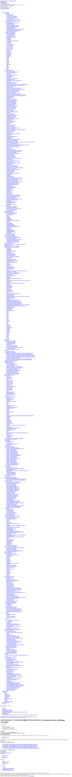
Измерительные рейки (11, 170)
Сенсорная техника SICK (11, 518)
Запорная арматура (8, 245)
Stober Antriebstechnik (10, 539)
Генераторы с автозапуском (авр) (13, 40)
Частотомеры (9, 289)
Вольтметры (9, 284)
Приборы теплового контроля (12, 136)
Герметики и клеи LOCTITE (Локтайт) (14, 208)
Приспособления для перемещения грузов (14, 641)
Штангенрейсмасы (10, 291)
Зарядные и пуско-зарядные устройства (14, 19)
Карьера (4, 763)
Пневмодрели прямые (11, 492)
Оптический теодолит (11, 79)
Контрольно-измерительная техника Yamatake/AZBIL (16, 534)
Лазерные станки (10, 625)
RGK (8, 311)
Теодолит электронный (11, 72)
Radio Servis (9, 324)
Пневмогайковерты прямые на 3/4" (13, 489)
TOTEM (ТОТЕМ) (10, 429)
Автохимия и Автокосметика (12, 16)
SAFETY (8, 417)
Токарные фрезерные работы (8, 769)
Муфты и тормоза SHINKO (12, 457)
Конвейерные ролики (8, 361)
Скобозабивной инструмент (12, 642)
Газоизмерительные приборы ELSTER (14, 30)
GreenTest (8, 331)
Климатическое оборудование (10, 352)
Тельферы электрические (11, 635)
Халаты (8, 618)
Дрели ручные (9, 555)
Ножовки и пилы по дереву (12, 566)
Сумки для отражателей (11, 128)
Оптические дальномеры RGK (12, 99)
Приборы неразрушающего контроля (13, 139)
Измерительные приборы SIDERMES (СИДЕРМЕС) (16, 525)
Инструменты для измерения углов (13, 273)
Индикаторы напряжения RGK (12, 181)
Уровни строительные (11, 310)
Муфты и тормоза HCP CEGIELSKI (13, 458)
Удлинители (9, 668)
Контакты (4, 703)
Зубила (8, 571)
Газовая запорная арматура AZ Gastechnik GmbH (15, 29)
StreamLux (8, 330)
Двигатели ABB (10, 660)
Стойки (8, 265)
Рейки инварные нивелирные (12, 166)
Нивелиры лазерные (10, 297)
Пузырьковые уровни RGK (12, 152)
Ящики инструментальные (11, 646)
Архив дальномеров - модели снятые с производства (16, 95)
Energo (8, 57)
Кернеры (8, 564)
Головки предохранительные (12, 346)
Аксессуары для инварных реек (12, 165)
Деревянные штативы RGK (12, 104)
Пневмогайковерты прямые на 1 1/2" (13, 486)
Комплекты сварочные (11, 581)
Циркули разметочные (11, 567)
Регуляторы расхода (10, 584)
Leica (8, 312)
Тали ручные (9, 634)
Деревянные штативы (11, 105)
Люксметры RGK (10, 190)
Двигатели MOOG (10, 663)
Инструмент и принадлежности (10, 340)
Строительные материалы (11, 643)
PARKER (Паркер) (10, 224)
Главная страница (6, 755)
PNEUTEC (9, 397)
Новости (6, 699)
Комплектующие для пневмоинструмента (14, 481)
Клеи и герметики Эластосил (12, 209)
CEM (8, 318)
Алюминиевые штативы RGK (12, 101)
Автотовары (7, 13)
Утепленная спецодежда (11, 617)
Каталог (4, 709)
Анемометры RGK (10, 188)
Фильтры (6, 656)
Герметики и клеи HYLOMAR (12, 206)
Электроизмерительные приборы (13, 183)
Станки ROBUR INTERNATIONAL (13, 620)
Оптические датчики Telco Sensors (13, 523)
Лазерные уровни (10, 87)
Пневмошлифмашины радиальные (13, 501)
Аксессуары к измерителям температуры (14, 198)
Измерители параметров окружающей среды (15, 180)
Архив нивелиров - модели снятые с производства (16, 85)
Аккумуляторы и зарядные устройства (14, 151)
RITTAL (8, 520)
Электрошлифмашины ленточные (13, 683)
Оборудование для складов (9, 475)
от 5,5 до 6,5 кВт (10, 49)
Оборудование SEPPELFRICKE (12, 26)
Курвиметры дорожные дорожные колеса (14, 158)
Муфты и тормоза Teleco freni (12, 464)
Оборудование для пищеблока (12, 364)
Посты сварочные (10, 583)
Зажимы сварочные (10, 577)
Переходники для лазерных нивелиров (14, 145)
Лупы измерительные (11, 255)
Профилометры (9, 290)
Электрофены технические (11, 679)
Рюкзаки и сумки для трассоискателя (13, 169)
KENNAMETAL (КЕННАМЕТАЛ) (13, 427)
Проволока (9, 385)
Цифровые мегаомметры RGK (12, 199)
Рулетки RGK (9, 148)
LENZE (8, 524)
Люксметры (9, 191)
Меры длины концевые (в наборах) (13, 256)
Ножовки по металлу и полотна (12, 563)
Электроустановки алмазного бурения (13, 678)
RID (7, 65)
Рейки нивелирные (10, 110)
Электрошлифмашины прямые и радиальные (15, 684)
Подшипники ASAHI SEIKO (12, 513)
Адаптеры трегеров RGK (11, 124)
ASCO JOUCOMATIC (11, 233)
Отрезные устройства (10, 348)
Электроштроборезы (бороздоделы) (13, 687)
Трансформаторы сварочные (12, 595)
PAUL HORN (9, 421)
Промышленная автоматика (10, 516)
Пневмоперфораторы (10, 498)
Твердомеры (9, 277)
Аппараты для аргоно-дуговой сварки (13, 587)
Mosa (8, 59)
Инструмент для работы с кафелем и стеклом (15, 638)
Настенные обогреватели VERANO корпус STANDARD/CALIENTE (19, 358)
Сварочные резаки (10, 600)
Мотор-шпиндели (8, 444)
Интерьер (6, 350)
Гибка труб (9, 627)
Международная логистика (9, 374)
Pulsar (8, 317)
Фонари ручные (9, 604)
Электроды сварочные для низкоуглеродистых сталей (16, 597)
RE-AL (8, 410)
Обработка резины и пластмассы (10, 477)
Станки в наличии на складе (12, 242)
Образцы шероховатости (11, 275)
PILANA (8, 430)
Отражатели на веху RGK (11, 116)
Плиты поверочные (10, 261)
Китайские (9, 50)
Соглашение (7, 695)
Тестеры (8, 288)
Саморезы (8, 442)
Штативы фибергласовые (11, 156)
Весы (8, 292)
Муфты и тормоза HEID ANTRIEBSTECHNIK (15, 448)
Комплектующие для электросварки (13, 591)
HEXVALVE (9, 229)
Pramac (8, 60)
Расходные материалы (11, 649)
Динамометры (9, 308)
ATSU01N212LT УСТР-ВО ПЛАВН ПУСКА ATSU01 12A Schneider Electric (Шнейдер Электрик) (20, 745)
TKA (8, 323)
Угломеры (8, 175)
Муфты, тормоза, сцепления (10, 446)
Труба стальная (9, 377)
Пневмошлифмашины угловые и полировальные (15, 502)
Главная (4, 708)
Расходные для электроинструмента (13, 667)
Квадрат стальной (10, 383)
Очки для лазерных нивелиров (12, 142)
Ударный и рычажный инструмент (11, 653)
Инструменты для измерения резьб (13, 272)
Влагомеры (9, 281)
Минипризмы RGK (10, 119)
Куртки (8, 615)
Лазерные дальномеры (11, 97)
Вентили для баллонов (11, 579)
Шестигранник (9, 389)
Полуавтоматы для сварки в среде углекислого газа (16, 592)
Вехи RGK (9, 112)
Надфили (8, 559)
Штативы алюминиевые (11, 102)
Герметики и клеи (8, 205)
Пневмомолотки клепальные (12, 496)
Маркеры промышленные (11, 565)
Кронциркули (9, 252)
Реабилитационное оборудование (13, 373)
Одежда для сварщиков (11, 616)
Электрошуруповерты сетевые (12, 688)
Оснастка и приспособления (12, 345)
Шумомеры (9, 193)
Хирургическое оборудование (12, 369)
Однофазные (9, 37)
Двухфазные (9, 38)
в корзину (2, 731)
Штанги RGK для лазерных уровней (13, 90)
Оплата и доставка (6, 702)
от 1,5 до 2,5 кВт (10, 45)
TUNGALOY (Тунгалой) (11, 428)
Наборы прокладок (10, 441)
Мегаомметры (9, 286)
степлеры (8, 680)
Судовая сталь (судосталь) (11, 386)
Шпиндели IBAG (10, 445)
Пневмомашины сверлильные (12, 495)
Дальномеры (9, 98)
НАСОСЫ (8, 466)
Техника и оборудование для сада (11, 647)
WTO (8, 413)
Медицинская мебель (10, 363)
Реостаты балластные (10, 594)
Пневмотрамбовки (10, 499)
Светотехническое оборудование (10, 602)
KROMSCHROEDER (10, 469)
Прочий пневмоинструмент (12, 504)
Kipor (8, 66)
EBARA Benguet (10, 543)
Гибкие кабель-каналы (9, 211)
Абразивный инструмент (11, 341)
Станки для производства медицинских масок (13, 629)
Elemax (8, 58)
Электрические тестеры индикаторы (13, 182)
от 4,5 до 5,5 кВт (10, 48)
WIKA (8, 215)
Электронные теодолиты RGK (12, 71)
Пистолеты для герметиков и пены (13, 640)
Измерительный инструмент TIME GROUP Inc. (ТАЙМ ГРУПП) (18, 304)
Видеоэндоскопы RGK (11, 202)
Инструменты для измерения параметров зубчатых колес (17, 270)
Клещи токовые (9, 285)
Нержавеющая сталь (10, 391)
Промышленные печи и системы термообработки (16, 468)
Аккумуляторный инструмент (12, 669)
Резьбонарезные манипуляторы (12, 628)
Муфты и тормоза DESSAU (12, 450)
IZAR (8, 409)
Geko (8, 61)
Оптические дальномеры (11, 100)
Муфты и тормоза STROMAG (12, 451)
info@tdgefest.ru (3, 1)
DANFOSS (9, 526)
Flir (7, 316)
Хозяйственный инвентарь (11, 652)
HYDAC (8, 221)
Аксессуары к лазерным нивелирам (13, 89)
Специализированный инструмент (11, 606)
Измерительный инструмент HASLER (14, 303)
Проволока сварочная (11, 593)
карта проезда (8, 7)
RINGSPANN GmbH (10, 535)
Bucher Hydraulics (10, 223)
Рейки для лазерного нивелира (12, 111)
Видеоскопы (9, 203)
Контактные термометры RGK (12, 196)
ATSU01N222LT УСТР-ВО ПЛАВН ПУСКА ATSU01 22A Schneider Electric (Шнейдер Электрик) (20, 744)
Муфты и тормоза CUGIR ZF (12, 456)
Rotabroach (9, 437)
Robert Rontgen (9, 433)
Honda (8, 67)
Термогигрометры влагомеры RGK (13, 195)
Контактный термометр (11, 197)
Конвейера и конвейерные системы (11, 360)
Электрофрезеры (10, 681)
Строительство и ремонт (9, 630)
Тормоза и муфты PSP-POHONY (13, 447)
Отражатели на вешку (11, 117)
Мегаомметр (9, 200)
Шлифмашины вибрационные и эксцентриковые (15, 505)
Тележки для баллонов (11, 586)
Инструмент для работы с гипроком (13, 637)
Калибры (8, 279)
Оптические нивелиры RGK (12, 82)
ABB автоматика (10, 530)
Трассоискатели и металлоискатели (13, 173)
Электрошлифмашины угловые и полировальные (16, 685)
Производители (5, 691)
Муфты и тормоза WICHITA (12, 462)
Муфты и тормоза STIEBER (12, 460)
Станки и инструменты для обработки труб (14, 611)
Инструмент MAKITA (11, 690)
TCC (7, 63)
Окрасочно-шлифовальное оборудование (14, 239)
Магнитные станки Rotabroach (12, 623)
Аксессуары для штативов (11, 103)
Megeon (8, 325)
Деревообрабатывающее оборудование (14, 237)
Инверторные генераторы (11, 36)
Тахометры (9, 276)
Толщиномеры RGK (10, 163)
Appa (8, 321)
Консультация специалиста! (5, 734)
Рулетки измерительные (11, 149)
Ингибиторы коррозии (11, 235)
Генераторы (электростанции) (10, 32)
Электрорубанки (10, 677)
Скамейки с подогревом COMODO (13, 357)
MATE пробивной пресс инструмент (13, 515)
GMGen (8, 56)
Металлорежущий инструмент (10, 396)
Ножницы (8, 562)
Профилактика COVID (9, 701)
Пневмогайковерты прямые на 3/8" (13, 490)
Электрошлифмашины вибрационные (13, 506)
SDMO (8, 62)
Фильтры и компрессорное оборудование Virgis (15, 536)
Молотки (8, 558)
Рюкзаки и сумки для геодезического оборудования (16, 129)
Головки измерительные (11, 250)
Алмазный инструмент (11, 342)
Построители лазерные (11, 298)
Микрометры (9, 258)
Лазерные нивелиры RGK (11, 86)
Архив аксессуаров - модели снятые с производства (16, 94)
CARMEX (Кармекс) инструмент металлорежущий (16, 425)
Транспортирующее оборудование (13, 241)
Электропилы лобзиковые (11, 675)
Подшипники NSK (10, 509)
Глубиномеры (9, 249)
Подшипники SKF (10, 510)
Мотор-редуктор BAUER (11, 549)
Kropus (8, 335)
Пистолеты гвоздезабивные (12, 483)
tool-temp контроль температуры (12, 545)
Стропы (8, 633)
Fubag (8, 68)
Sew (7, 322)
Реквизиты (7, 693)
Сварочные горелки (10, 599)
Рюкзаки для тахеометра (11, 130)
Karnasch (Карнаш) (10, 435)
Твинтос (8, 434)
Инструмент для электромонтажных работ (14, 609)
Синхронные (9, 41)
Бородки (8, 569)
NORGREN (9, 218)
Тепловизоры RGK (10, 131)
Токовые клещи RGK (10, 186)
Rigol (8, 333)
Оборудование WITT (10, 23)
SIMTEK (8, 418)
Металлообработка (10, 392)
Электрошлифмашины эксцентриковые (14, 686)
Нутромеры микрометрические (12, 260)
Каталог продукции (6, 12)
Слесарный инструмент (11, 553)
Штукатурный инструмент (11, 645)
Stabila (8, 329)
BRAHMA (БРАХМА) (11, 27)
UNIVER (8, 216)
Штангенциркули (10, 268)
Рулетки (8, 299)
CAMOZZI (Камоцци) (11, 213)
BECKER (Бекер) (10, 219)
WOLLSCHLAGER (10, 411)
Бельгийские (9, 53)
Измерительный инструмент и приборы (12, 247)
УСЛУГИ (6, 654)
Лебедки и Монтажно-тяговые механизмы (14, 632)
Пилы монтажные (10, 671)
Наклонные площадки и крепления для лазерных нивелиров (18, 144)
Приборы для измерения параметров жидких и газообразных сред (19, 280)
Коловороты (9, 556)
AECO (8, 521)
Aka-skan (8, 332)
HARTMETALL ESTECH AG (12, 407)
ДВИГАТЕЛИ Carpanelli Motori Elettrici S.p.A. (15, 665)
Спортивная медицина (11, 365)
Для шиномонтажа (10, 18)
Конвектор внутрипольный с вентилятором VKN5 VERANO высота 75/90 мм (21, 356)
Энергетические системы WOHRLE (13, 527)
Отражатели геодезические (11, 115)
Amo (7, 336)
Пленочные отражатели (11, 121)
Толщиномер (9, 164)
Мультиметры (9, 185)
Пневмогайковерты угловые (12, 491)
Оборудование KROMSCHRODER (13, 25)
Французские (9, 55)
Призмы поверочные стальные (12, 262)
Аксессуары (9, 77)
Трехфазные (9, 39)
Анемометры (9, 189)
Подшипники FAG (10, 511)
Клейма (8, 557)
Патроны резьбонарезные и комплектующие (15, 347)
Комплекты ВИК (10, 176)
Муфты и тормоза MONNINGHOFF (13, 463)
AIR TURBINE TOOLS (11, 405)
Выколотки (9, 570)
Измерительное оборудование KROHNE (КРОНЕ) (16, 305)
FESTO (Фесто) (9, 214)
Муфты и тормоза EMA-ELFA (12, 453)
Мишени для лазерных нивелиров (13, 146)
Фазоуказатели (9, 309)
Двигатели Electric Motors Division (13, 664)
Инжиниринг (7, 339)
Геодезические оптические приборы (13, 293)
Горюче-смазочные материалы (10, 234)
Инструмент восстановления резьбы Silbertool (15, 438)
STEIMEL (8, 228)
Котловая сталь (9, 388)
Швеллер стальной (10, 380)
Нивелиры (9, 81)
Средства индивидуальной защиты (13, 636)
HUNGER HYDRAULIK (11, 231)
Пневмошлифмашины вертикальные (13, 500)
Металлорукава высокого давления (11, 439)
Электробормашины (10, 673)
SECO (8, 403)
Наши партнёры (7, 694)
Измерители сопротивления (12, 201)
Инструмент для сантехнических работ (14, 608)
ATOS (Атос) (9, 222)
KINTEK (8, 406)
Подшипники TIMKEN (11, 512)
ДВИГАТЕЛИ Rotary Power (12, 659)
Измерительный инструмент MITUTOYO (14, 302)
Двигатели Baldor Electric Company (13, 662)
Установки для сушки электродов (13, 596)
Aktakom (8, 328)
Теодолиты (9, 73)
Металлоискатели (10, 172)
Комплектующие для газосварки (12, 580)
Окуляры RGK (9, 75)
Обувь (8, 613)
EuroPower (9, 64)
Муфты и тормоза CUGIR (11, 459)
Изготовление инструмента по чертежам (12, 246)
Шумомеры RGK (10, 192)
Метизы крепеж (7, 440)
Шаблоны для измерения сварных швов (14, 278)
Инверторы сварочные (11, 590)
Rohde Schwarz (9, 327)
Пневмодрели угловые (11, 493)
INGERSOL (9, 416)
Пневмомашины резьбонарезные (13, 494)
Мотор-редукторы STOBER (12, 548)
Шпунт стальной (10, 387)
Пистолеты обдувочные (11, 484)
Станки (6, 619)
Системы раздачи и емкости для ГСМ (13, 20)
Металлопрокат (7, 375)
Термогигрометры (10, 306)
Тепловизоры (9, 132)
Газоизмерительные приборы (12, 31)
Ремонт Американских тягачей (10, 551)
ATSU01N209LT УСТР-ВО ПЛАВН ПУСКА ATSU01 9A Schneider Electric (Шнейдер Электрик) (20, 746)
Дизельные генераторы (11, 33)
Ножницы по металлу (11, 670)
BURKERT (9, 217)
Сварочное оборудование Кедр (12, 601)
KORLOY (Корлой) (10, 398)
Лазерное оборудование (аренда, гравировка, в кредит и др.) (17, 655)
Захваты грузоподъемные (11, 631)
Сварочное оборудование (9, 576)
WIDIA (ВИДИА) (10, 423)
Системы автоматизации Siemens (13, 517)
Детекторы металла (10, 295)
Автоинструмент (10, 15)
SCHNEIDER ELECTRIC (11, 529)
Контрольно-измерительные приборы (13, 133)
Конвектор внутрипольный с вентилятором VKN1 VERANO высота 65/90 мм (21, 355)
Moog (8, 538)
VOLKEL (8, 414)
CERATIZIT (9, 422)
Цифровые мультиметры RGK (12, 184)
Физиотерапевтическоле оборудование (14, 368)
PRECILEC (9, 537)
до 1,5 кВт (8, 43)
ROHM (8, 424)
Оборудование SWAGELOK (12, 28)
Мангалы (8, 648)
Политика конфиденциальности (6, 752)
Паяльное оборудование (11, 474)
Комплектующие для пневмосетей (13, 482)
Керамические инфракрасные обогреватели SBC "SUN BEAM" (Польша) (20, 353)
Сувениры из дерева (10, 351)
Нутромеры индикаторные (11, 259)
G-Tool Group (9, 436)
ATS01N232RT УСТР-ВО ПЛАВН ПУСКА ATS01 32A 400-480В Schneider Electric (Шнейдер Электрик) (21, 748)
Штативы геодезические (11, 92)
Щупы (8, 269)
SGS (7, 404)
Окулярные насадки (10, 76)
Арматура (8, 376)
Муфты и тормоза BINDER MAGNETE (14, 455)
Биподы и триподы (10, 122)
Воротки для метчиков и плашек (12, 554)
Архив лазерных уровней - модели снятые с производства (17, 84)
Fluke (8, 314)
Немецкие (8, 54)
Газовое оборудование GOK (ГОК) (13, 22)
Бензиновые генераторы (11, 34)
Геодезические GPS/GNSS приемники (14, 160)
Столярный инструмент (11, 343)
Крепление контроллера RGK (12, 140)
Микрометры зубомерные (11, 271)
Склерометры (9, 138)
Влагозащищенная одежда (11, 614)
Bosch (8, 313)
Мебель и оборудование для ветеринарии (14, 366)
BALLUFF (9, 519)
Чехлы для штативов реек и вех (12, 143)
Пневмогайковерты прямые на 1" (13, 487)
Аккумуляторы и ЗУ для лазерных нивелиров (15, 167)
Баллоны (8, 578)
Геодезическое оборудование (12, 74)
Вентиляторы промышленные (12, 467)
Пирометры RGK (10, 134)
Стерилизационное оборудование (13, 371)
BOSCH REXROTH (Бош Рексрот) (13, 226)
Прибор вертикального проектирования (14, 80)
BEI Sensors (9, 542)
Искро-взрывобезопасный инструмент (14, 610)
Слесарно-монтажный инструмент (13, 349)
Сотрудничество (8, 696)
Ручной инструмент (10, 155)
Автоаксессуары (10, 14)
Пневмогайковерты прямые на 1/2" (13, 488)
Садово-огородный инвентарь (12, 650)
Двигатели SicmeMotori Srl (11, 658)
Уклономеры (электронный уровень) (13, 162)
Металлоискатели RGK (11, 171)
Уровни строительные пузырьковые (13, 153)
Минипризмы (9, 120)
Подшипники (7, 508)
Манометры (9, 282)
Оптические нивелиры (11, 83)
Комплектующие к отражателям (12, 118)
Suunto (8, 338)
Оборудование (7, 465)
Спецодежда (9, 147)
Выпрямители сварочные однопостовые (14, 589)
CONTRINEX (9, 522)
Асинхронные (9, 42)
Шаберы (8, 573)
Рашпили (8, 561)
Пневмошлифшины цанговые (12, 503)
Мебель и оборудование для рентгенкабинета (15, 367)
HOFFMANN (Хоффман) (11, 401)
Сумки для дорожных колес (12, 168)
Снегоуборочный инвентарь (12, 651)
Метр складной (9, 257)
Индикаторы (9, 251)
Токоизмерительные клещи (11, 187)
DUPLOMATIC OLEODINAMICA (13, 220)
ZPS (7, 402)
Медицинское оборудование (10, 362)
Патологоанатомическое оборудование (14, 370)
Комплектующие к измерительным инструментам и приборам (18, 296)
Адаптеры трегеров (10, 125)
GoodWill (8, 326)
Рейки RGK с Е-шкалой (11, 108)
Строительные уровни (11, 154)
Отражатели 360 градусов (11, 204)
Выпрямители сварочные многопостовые (14, 588)
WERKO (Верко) (10, 399)
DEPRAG (8, 412)
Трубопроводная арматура (11, 393)
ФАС (8, 69)
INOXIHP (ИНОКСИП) (11, 472)
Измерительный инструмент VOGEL (13, 300)
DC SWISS (9, 420)
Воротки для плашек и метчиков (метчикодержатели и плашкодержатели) (20, 415)
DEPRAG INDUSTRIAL (11, 225)
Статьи (6, 700)
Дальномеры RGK (10, 96)
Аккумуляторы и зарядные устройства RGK (15, 150)
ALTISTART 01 (5, 713)
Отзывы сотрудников (8, 698)
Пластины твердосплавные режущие (11, 478)
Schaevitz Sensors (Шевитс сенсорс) (13, 531)
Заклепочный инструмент (11, 607)
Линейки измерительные (11, 254)
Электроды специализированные (13, 598)
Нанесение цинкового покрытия (8, 768)
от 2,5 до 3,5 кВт (10, 46)
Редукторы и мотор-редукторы (10, 546)
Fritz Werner (9, 544)
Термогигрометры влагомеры (12, 179)
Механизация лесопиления (11, 238)
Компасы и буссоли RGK (11, 126)
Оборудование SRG (10, 24)
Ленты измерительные (11, 253)
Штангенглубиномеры (11, 267)
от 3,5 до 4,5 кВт (10, 47)
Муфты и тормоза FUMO (11, 449)
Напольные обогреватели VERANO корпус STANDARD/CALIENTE (19, 359)
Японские (8, 51)
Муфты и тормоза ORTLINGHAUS (13, 454)
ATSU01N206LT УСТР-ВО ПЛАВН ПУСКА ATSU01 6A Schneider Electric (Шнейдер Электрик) (20, 747)
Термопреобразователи (11, 307)
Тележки (8, 476)
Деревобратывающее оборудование (11, 236)
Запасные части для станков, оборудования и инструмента (15, 244)
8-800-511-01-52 (3, 0)
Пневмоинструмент (8, 480)
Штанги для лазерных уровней (12, 91)
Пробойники (9, 572)
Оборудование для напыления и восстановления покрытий (17, 470)
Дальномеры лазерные (11, 294)
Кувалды (8, 575)
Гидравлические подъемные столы (13, 240)
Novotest (8, 320)
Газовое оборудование (9, 21)
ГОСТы (4, 767)
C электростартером (10, 44)
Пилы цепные (9, 672)
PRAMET (8, 400)
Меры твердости (10, 274)
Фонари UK (9, 605)
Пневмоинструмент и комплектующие (14, 507)
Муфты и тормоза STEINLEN (12, 452)
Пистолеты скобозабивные (11, 485)
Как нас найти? (3, 751)
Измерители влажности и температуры (14, 178)
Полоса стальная (10, 384)
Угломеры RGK (9, 174)
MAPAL (8, 419)
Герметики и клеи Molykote (12, 210)
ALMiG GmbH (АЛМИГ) (11, 473)
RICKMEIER (9, 232)
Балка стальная (9, 381)
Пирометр (8, 135)
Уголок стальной (10, 382)
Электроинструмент (8, 666)
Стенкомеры (9, 264)
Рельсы (8, 379)
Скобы (8, 263)
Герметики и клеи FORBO (11, 207)
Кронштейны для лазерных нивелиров (14, 93)
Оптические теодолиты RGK (12, 78)
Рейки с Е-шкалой (10, 109)
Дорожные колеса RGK (11, 157)
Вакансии (6, 697)
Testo (8, 315)
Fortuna (8, 334)
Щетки (8, 574)
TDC (7, 431)
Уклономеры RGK (10, 161)
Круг (8, 395)
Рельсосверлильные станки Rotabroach (14, 624)
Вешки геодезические (11, 113)
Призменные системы (11, 114)
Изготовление (9, 344)
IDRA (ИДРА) (9, 471)
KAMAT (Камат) (10, 227)
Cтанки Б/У (9, 622)
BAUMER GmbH (10, 540)
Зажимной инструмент (9, 243)
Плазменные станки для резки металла (14, 626)
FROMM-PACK (9, 541)
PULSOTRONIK (10, 528)
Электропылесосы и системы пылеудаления (15, 676)
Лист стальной (9, 378)
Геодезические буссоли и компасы (13, 127)
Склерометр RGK (10, 137)
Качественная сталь (10, 394)
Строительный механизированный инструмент (15, 644)
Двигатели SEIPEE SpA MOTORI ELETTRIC (15, 661)
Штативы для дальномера (11, 107)
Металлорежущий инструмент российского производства (17, 432)
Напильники (9, 560)
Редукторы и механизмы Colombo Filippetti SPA (15, 547)
